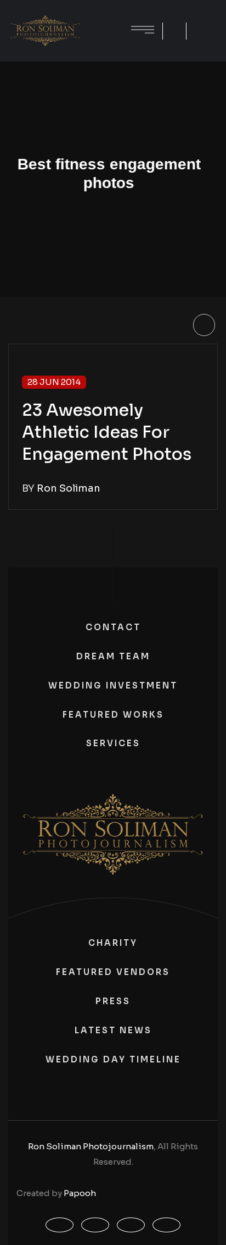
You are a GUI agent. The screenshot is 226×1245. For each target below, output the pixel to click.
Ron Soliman (68, 488)
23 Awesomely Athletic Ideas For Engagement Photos (106, 432)
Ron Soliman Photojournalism (91, 1146)
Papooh (80, 1193)
